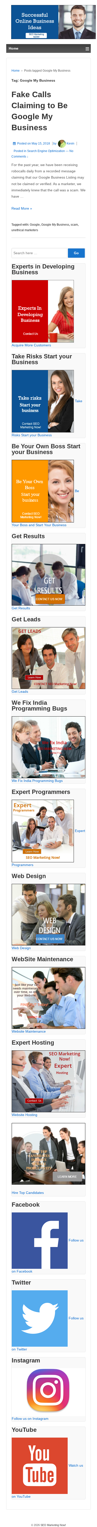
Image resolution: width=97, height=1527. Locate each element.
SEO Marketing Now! (53, 1524)
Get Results (21, 608)
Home (15, 70)
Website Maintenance (29, 1031)
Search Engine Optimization (46, 151)
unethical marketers (24, 230)
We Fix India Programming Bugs (37, 781)
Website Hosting (24, 1115)
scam (74, 224)
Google (35, 224)
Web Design (21, 948)
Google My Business (55, 224)
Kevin (70, 143)
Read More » (21, 208)
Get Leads (20, 691)
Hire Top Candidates (28, 1193)
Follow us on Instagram (30, 1419)
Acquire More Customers (31, 345)
